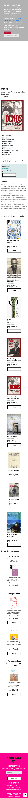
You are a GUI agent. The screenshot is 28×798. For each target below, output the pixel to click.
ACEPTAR (7, 33)
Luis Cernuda (4, 96)
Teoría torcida (13, 556)
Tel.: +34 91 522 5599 (14, 787)
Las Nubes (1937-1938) (14, 470)
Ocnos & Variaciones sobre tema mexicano (13, 397)
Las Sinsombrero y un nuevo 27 (13, 241)
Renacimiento (11, 138)
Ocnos (9, 319)
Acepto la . (14, 774)
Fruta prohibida (14, 594)
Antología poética (12, 436)
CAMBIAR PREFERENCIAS (11, 35)
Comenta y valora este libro (17, 161)
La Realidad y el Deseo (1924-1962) (13, 280)
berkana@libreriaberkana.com (14, 789)
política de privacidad (16, 774)
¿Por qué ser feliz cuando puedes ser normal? (13, 663)
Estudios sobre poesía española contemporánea (14, 359)
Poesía (9, 154)
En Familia (14, 630)
